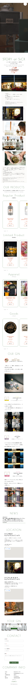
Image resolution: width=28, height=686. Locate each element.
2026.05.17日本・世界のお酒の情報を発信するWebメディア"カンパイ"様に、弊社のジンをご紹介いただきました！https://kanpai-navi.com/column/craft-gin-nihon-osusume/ (14, 520)
